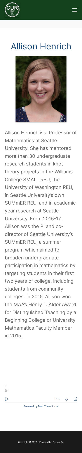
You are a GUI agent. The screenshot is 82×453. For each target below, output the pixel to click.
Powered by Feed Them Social (41, 406)
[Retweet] (58, 398)
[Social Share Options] (7, 399)
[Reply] (73, 398)
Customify (57, 442)
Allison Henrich (41, 46)
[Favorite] (67, 398)
